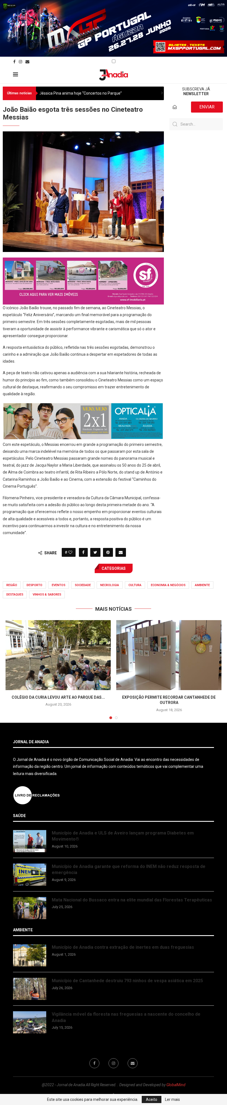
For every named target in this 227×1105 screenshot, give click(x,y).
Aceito (151, 1099)
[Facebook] (14, 61)
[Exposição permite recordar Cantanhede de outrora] (168, 655)
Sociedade (83, 585)
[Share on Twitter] (95, 552)
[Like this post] (70, 552)
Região (11, 585)
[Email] (27, 61)
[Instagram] (20, 61)
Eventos (58, 585)
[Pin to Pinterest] (108, 552)
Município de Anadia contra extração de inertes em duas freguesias (123, 947)
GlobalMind (175, 1085)
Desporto (34, 585)
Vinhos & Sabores (47, 594)
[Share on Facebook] (83, 552)
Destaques (14, 594)
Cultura (134, 585)
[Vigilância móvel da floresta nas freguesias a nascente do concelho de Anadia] (29, 1022)
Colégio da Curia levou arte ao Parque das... (58, 697)
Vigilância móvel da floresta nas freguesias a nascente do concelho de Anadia (126, 1017)
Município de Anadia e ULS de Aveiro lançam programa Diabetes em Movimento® (123, 836)
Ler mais (172, 1099)
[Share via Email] (120, 552)
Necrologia (109, 585)
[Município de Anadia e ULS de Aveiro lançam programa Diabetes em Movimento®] (29, 841)
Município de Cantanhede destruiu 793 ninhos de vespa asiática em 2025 (127, 980)
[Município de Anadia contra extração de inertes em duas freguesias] (29, 955)
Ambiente (202, 585)
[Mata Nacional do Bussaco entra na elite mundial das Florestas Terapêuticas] (29, 908)
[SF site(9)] (83, 261)
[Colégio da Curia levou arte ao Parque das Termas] (58, 655)
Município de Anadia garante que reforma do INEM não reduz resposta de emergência (128, 869)
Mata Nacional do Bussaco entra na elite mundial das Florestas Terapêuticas (132, 900)
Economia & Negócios (168, 585)
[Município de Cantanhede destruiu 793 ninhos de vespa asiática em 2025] (29, 989)
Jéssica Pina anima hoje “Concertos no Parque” (80, 93)
